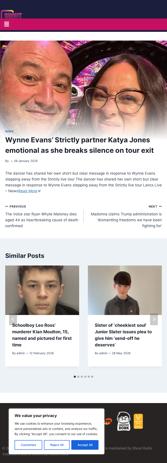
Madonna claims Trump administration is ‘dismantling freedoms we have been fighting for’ (126, 216)
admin (21, 353)
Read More (27, 191)
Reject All (56, 445)
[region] (56, 431)
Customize (28, 445)
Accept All (85, 445)
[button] (6, 24)
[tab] (75, 377)
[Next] (154, 319)
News (9, 131)
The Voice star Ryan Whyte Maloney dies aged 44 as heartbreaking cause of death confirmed (41, 216)
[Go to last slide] (13, 319)
